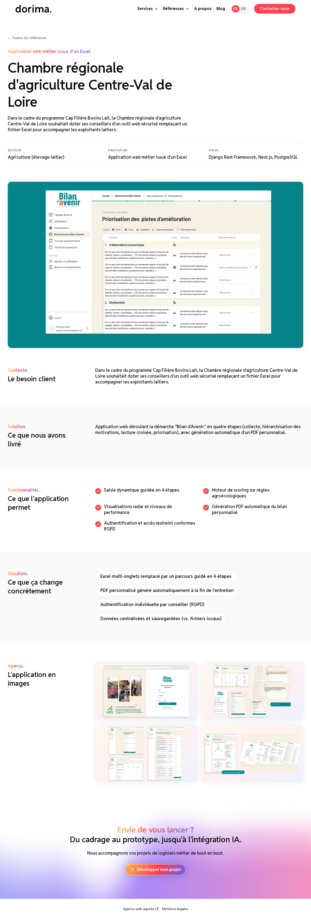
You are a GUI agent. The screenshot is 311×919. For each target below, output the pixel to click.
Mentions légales (175, 909)
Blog (220, 8)
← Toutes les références (27, 38)
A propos (203, 8)
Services (145, 8)
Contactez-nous (275, 8)
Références (173, 8)
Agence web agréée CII (141, 909)
